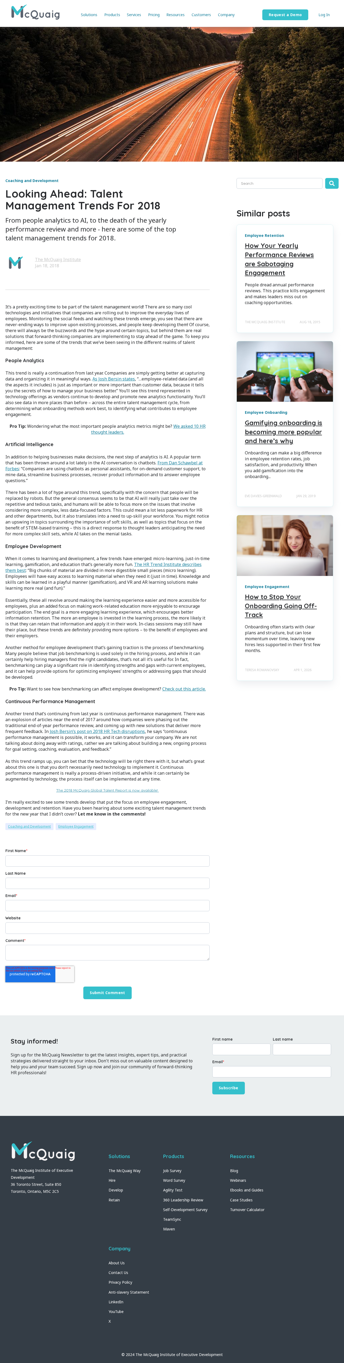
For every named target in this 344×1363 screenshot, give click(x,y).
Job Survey (172, 1170)
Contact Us (118, 1272)
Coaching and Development (29, 826)
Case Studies (241, 1200)
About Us (117, 1263)
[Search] (332, 183)
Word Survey (174, 1180)
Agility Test (172, 1190)
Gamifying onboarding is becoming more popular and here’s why (283, 432)
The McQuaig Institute (58, 259)
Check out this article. (184, 689)
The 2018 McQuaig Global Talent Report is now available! (107, 790)
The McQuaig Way (125, 1170)
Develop (116, 1190)
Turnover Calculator (247, 1209)
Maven (169, 1229)
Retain (114, 1200)
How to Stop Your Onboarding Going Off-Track (281, 606)
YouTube (116, 1311)
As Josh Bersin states (113, 379)
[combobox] (279, 183)
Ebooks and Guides (246, 1190)
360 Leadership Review (183, 1200)
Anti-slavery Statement (129, 1292)
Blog (234, 1170)
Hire (112, 1180)
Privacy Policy (120, 1282)
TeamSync (172, 1219)
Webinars (238, 1180)
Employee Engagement (76, 826)
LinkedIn (116, 1302)
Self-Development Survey (185, 1209)
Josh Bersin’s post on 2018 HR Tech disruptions (97, 731)
